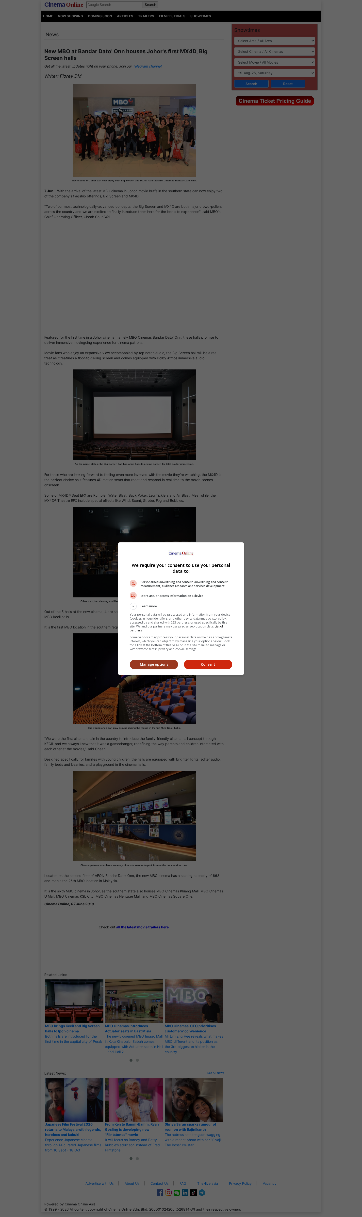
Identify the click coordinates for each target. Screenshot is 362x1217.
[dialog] (181, 608)
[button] (181, 606)
